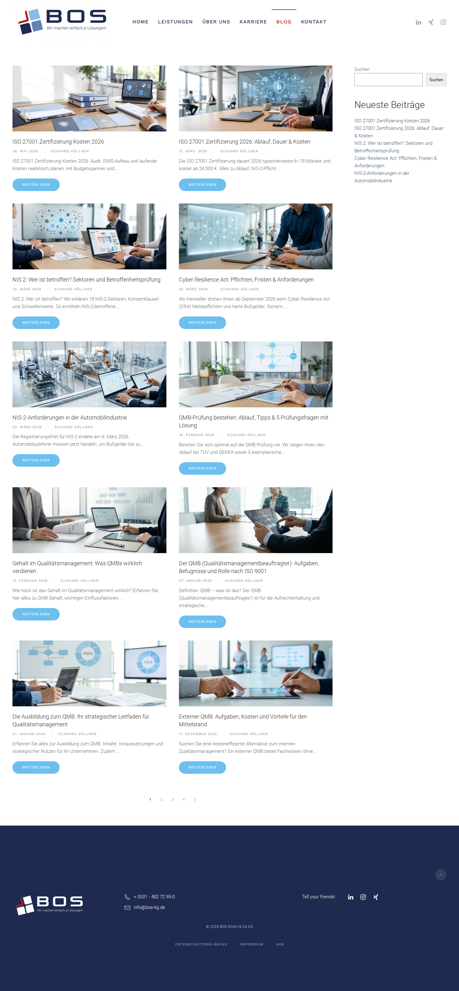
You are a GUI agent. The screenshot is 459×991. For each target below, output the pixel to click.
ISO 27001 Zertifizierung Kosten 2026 (58, 141)
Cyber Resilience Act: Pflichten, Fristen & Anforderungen (246, 279)
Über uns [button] (216, 22)
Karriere (253, 22)
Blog (284, 22)
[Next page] (195, 800)
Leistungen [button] (175, 22)
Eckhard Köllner (70, 151)
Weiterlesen (36, 185)
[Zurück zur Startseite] (61, 22)
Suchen (362, 69)
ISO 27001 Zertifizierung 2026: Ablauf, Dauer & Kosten (244, 141)
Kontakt (314, 22)
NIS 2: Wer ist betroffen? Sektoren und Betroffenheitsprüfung (86, 279)
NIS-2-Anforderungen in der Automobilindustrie (69, 417)
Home (140, 22)
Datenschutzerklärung (201, 944)
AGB (280, 944)
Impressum (252, 944)
